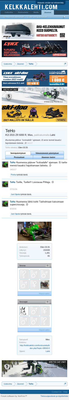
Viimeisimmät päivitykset (47, 153)
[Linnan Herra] (34, 274)
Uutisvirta (9, 12)
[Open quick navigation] (65, 64)
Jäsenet (47, 12)
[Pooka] (45, 284)
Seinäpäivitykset (18, 153)
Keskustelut (23, 12)
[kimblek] (34, 321)
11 (47, 265)
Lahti (48, 351)
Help (65, 392)
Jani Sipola (15, 194)
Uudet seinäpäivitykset (37, 17)
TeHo (12, 162)
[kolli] (45, 274)
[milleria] (24, 274)
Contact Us (57, 392)
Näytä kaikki (44, 293)
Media (36, 12)
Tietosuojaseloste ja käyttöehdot (54, 396)
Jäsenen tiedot (48, 157)
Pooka (13, 175)
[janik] (24, 284)
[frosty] (24, 311)
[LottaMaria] (34, 284)
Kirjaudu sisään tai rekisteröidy (51, 3)
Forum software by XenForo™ (14, 396)
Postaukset (19, 157)
